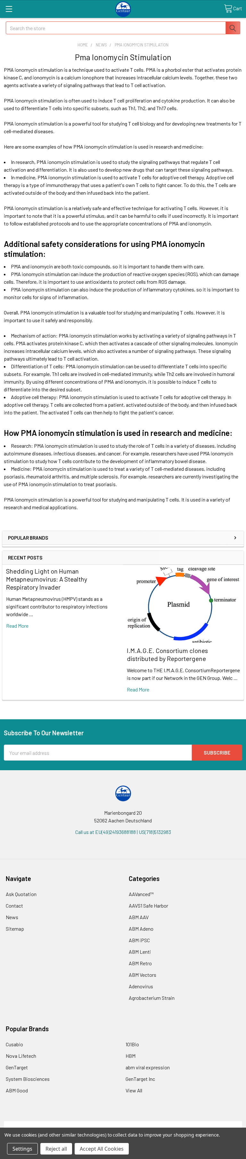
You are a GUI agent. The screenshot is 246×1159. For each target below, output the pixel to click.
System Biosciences (28, 1079)
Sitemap (15, 929)
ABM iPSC (139, 940)
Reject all (56, 1148)
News (12, 917)
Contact (14, 905)
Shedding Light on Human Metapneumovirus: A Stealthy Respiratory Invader (46, 579)
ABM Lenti (140, 952)
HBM (130, 1056)
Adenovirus (141, 986)
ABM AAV (139, 917)
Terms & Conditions (34, 1125)
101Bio (132, 1044)
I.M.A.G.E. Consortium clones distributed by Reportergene (167, 654)
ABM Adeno (141, 929)
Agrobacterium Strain (152, 998)
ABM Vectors (142, 975)
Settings (22, 1148)
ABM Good (17, 1090)
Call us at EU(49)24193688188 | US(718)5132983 (123, 832)
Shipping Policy (93, 1125)
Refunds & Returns (153, 1125)
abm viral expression (148, 1067)
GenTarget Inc (140, 1079)
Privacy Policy (212, 1125)
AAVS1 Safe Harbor (148, 905)
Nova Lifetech (21, 1056)
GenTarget (17, 1067)
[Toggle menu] (9, 9)
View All (134, 1090)
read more (17, 626)
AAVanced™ (141, 894)
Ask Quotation (21, 894)
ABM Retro (140, 963)
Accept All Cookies (102, 1148)
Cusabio (14, 1044)
